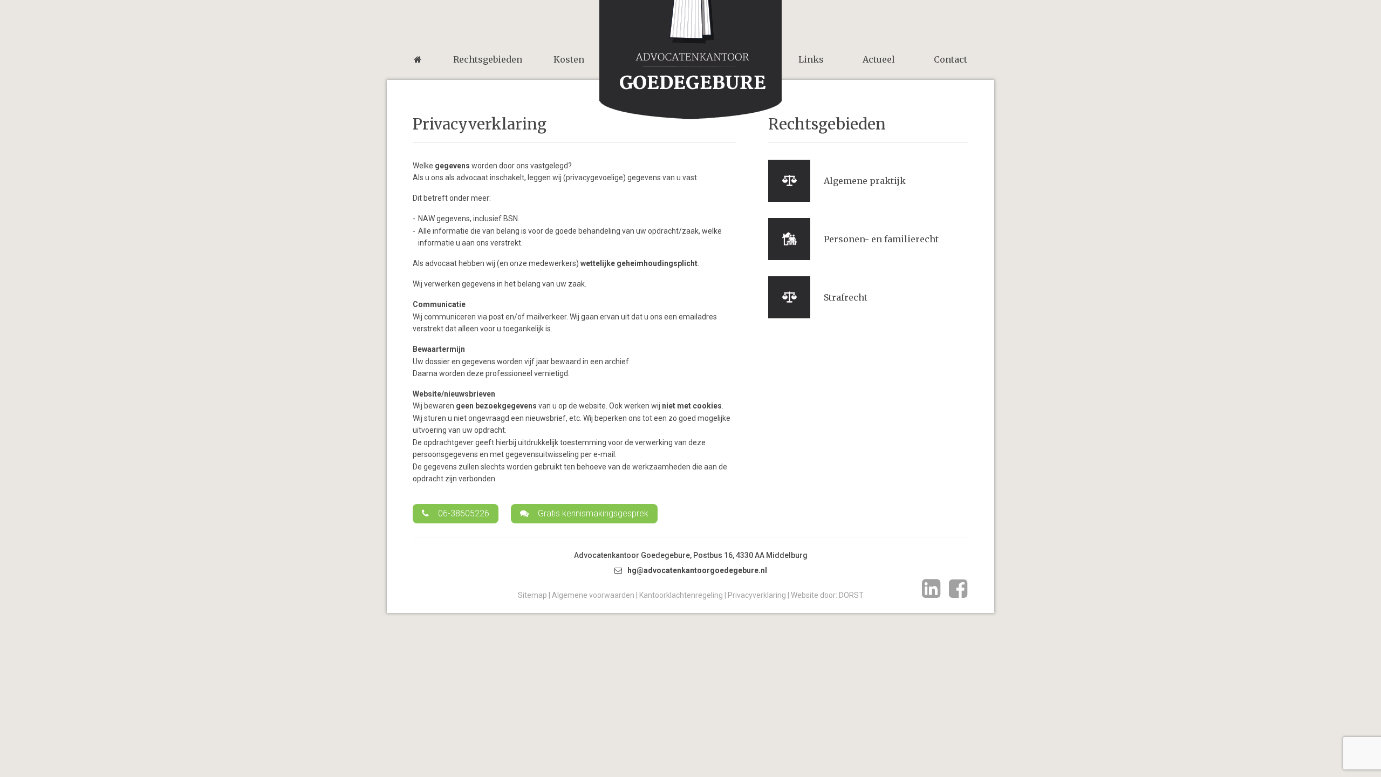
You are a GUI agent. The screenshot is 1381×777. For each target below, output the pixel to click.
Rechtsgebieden (487, 59)
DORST (851, 595)
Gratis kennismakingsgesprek (593, 513)
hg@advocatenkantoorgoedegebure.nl (697, 570)
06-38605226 (463, 513)
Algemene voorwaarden (593, 595)
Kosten (568, 59)
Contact (950, 59)
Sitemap (532, 595)
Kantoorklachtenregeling (681, 595)
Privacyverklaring (757, 595)
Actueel (879, 59)
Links (811, 59)
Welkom (418, 59)
